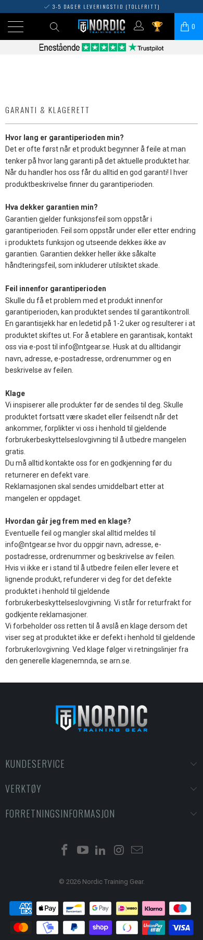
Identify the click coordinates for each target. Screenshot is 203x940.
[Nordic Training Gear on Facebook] (65, 851)
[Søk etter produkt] (54, 26)
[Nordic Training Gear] (101, 26)
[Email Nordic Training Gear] (137, 851)
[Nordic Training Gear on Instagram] (119, 851)
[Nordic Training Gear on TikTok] (101, 851)
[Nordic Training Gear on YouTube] (83, 851)
